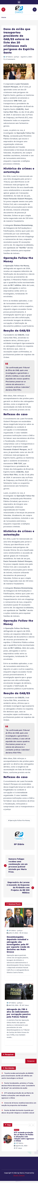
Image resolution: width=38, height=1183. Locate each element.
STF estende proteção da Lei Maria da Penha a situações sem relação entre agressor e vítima (17, 1095)
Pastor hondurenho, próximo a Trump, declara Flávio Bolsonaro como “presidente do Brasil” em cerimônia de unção (18, 1085)
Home (3, 17)
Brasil (17, 1130)
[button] (30, 1125)
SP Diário (9, 57)
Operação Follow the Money (19, 820)
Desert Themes (19, 1173)
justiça (16, 57)
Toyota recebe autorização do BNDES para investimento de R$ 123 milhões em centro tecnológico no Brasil (17, 1075)
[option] (19, 1138)
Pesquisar (9, 1054)
